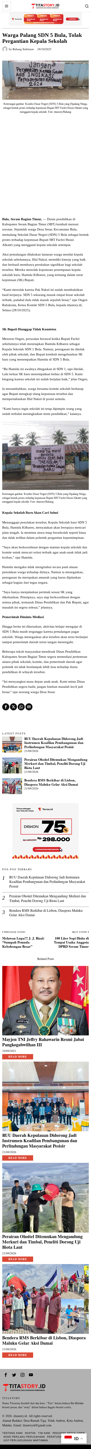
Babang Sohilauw (23, 49)
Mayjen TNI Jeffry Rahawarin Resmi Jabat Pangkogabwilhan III (43, 1042)
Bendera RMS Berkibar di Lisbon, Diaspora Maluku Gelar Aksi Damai (51, 782)
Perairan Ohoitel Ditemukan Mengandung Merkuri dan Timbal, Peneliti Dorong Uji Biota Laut (55, 763)
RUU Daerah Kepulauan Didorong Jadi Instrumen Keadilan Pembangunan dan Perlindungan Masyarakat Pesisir (53, 743)
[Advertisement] (45, 168)
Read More (17, 1057)
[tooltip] (5, 706)
